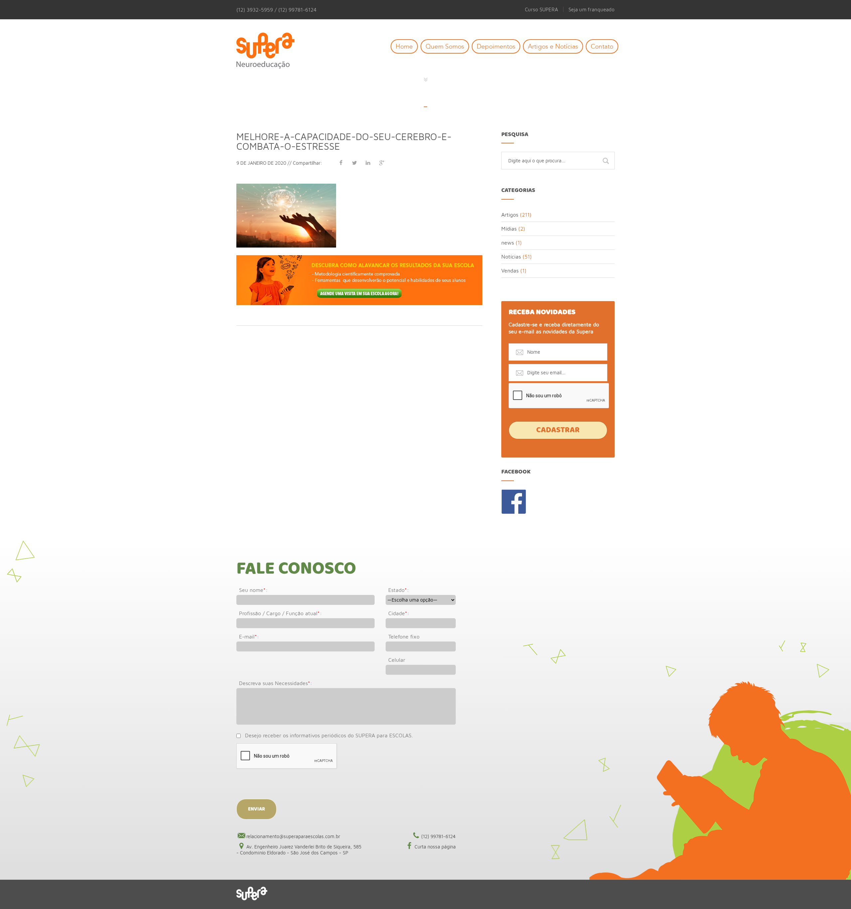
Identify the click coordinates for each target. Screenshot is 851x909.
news (507, 243)
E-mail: (249, 636)
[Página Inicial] (270, 51)
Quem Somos (445, 46)
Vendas (510, 270)
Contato (602, 46)
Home (404, 46)
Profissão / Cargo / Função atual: (280, 613)
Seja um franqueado (591, 9)
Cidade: (398, 613)
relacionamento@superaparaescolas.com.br (293, 836)
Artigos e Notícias (553, 46)
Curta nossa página (435, 846)
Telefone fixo (404, 636)
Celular (396, 660)
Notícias (511, 257)
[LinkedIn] (368, 163)
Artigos (509, 215)
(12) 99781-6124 (438, 836)
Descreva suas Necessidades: (275, 683)
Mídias (509, 229)
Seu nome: (253, 590)
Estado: (398, 590)
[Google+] (381, 163)
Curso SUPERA (541, 9)
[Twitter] (354, 163)
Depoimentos (496, 46)
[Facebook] (340, 163)
